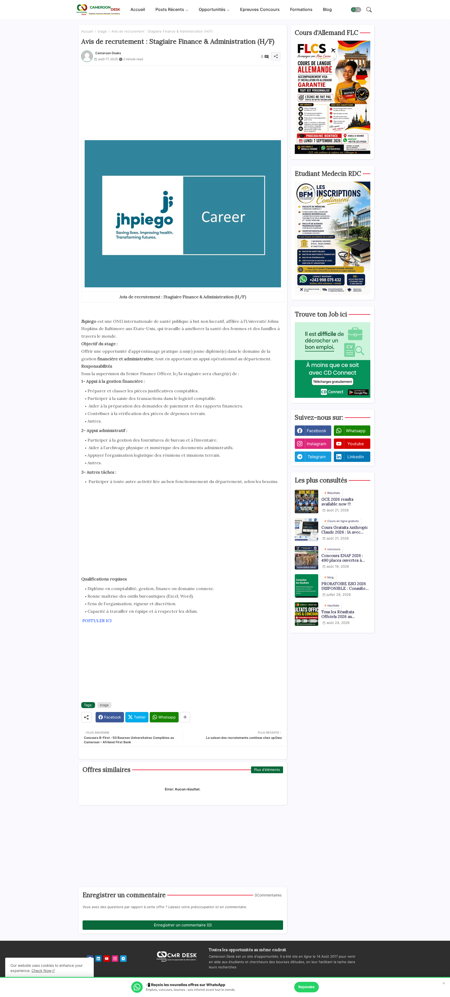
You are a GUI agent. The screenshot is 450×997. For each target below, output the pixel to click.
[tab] (137, 10)
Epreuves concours (260, 9)
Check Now (41, 970)
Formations (301, 9)
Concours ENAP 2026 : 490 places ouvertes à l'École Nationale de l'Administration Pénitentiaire (342, 558)
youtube (355, 443)
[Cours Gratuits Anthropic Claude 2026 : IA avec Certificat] (306, 529)
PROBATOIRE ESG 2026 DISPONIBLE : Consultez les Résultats (344, 586)
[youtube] (106, 958)
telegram (317, 456)
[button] (356, 10)
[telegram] (123, 958)
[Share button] (185, 717)
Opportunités (212, 9)
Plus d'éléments (267, 769)
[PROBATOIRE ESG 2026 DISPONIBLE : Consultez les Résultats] (306, 586)
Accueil (137, 9)
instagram (316, 443)
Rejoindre (306, 987)
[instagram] (115, 958)
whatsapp (356, 430)
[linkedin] (98, 958)
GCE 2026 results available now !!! (337, 501)
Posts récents (169, 9)
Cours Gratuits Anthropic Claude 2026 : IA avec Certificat (344, 530)
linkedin (355, 456)
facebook (316, 430)
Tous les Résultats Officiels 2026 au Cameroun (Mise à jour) (343, 614)
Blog (327, 9)
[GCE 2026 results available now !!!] (306, 501)
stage (102, 31)
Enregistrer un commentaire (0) (183, 924)
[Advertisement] (182, 101)
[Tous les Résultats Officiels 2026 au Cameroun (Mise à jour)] (306, 614)
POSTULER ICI (96, 620)
